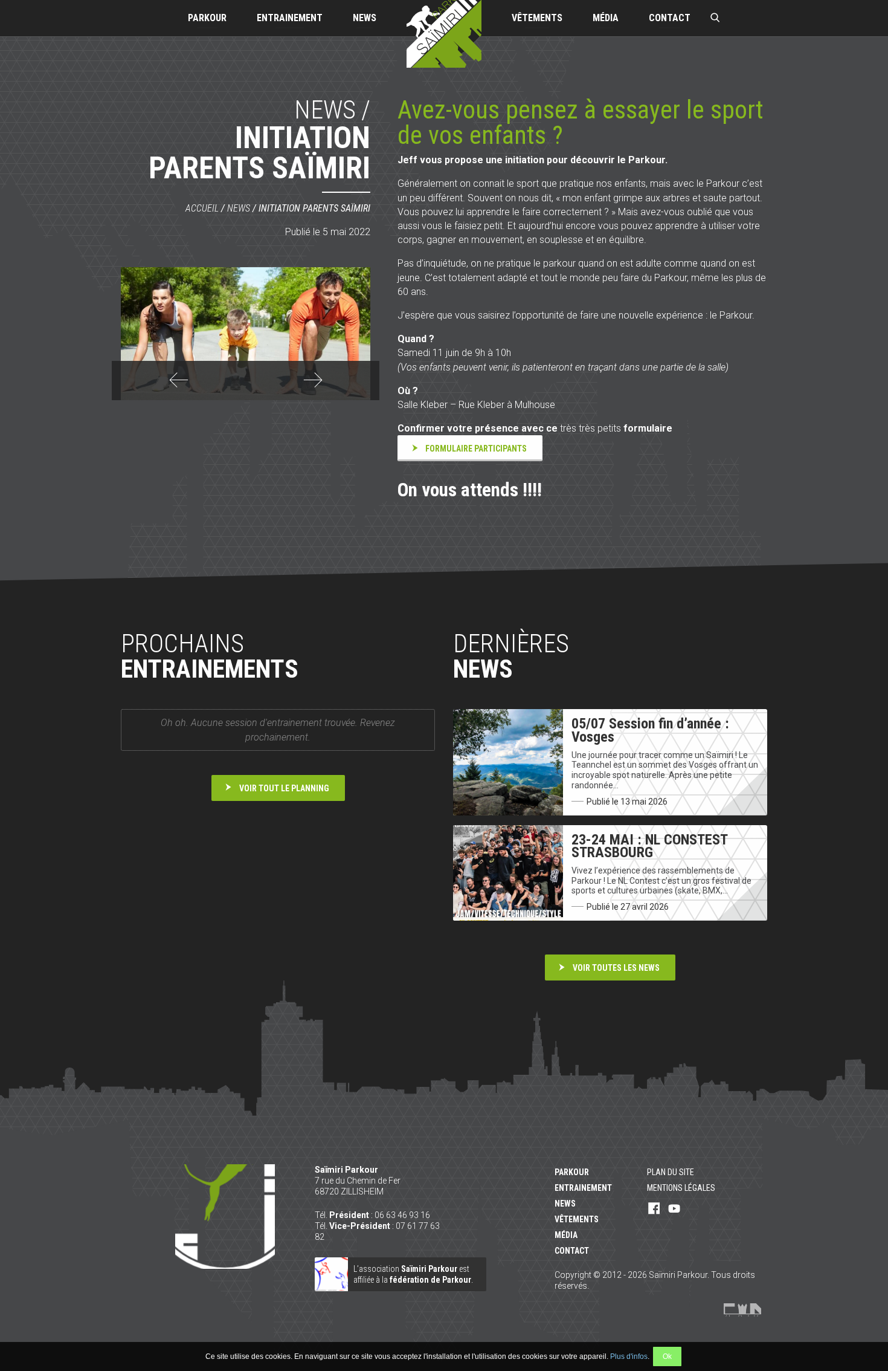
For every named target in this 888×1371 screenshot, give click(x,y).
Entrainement (290, 18)
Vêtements (537, 18)
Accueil (202, 208)
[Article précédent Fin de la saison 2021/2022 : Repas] (179, 386)
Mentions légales (681, 1188)
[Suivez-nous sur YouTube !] (674, 1209)
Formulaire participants (476, 448)
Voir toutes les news (616, 968)
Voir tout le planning (284, 788)
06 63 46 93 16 (402, 1215)
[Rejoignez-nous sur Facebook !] (654, 1209)
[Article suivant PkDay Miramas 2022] (313, 386)
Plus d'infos (629, 1356)
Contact (669, 18)
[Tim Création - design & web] (742, 1310)
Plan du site (670, 1172)
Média (606, 18)
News (364, 18)
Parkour (207, 18)
